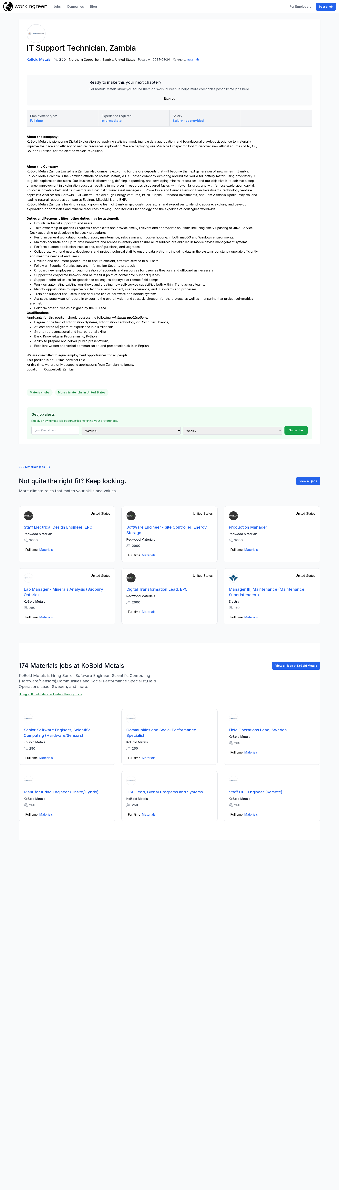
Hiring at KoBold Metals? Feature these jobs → (50, 694)
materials (193, 59)
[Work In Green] (25, 6)
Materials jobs (39, 392)
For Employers (300, 6)
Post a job (326, 6)
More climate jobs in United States (81, 392)
